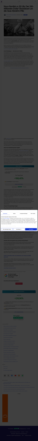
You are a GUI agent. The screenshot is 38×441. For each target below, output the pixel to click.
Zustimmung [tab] (5, 213)
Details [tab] (14, 213)
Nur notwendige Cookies (7, 229)
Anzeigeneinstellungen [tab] (23, 213)
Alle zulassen (31, 229)
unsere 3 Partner (7, 218)
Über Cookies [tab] (33, 213)
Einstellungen (18, 229)
